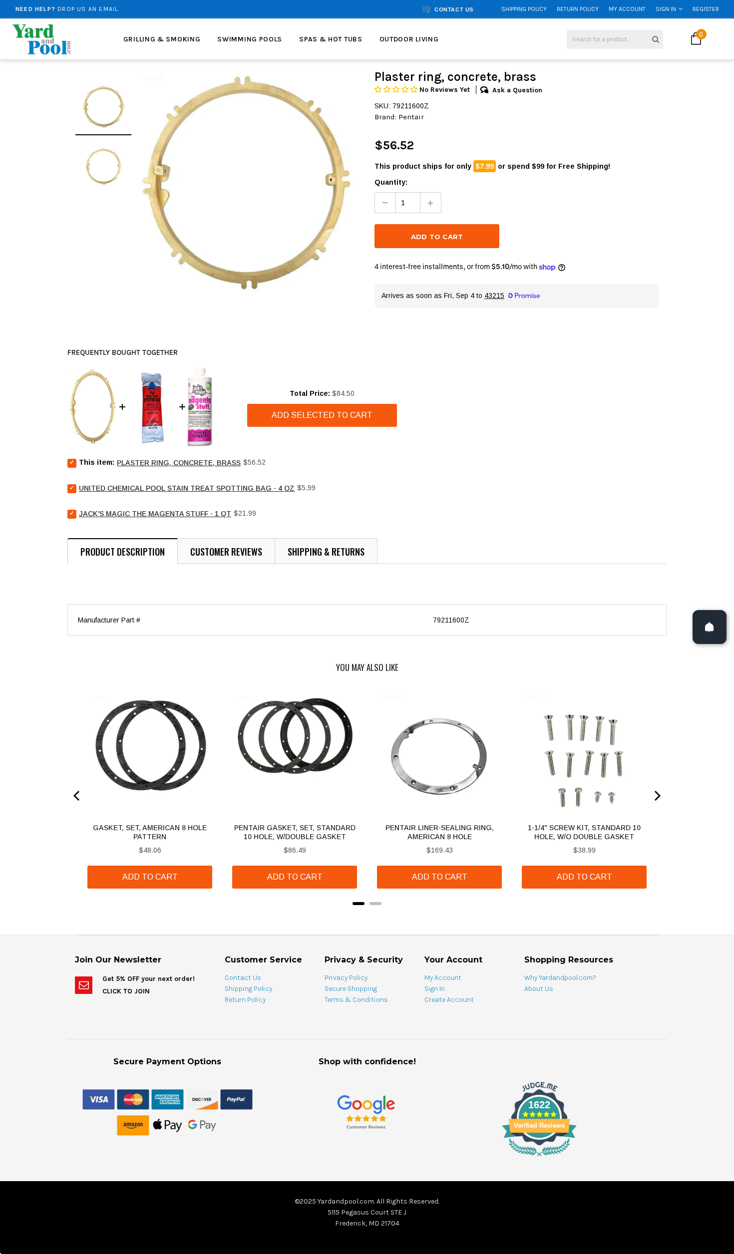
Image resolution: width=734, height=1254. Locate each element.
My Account (627, 8)
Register (706, 8)
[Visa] (98, 1099)
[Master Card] (133, 1099)
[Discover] (202, 1099)
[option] (138, 9)
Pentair (411, 116)
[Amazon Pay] (133, 1125)
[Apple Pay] (167, 1125)
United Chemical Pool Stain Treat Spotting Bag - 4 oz (187, 488)
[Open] (710, 627)
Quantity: (390, 182)
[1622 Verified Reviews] (367, 1158)
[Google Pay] (202, 1125)
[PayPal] (236, 1099)
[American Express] (167, 1099)
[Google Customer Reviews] (366, 1111)
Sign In (666, 8)
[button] (396, 89)
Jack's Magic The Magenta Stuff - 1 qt (155, 514)
